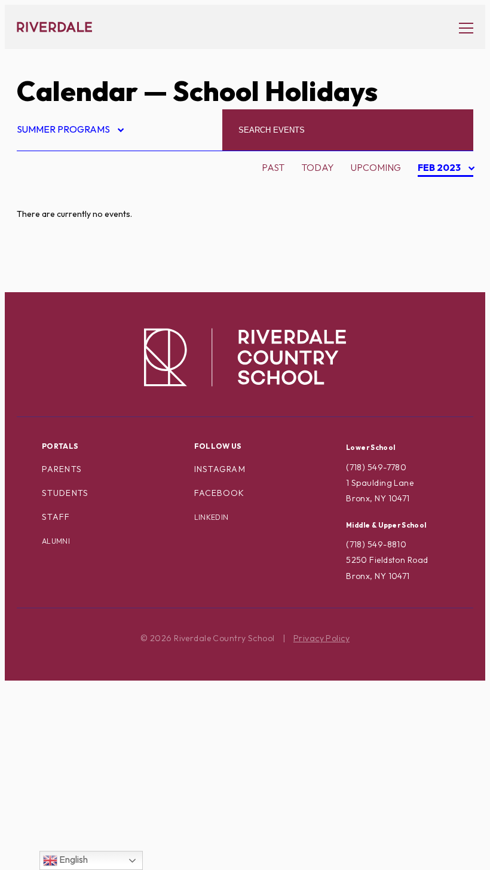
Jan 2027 (439, 286)
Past (273, 167)
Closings (49, 285)
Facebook (219, 493)
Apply (42, 247)
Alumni (44, 229)
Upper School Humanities (91, 834)
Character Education (83, 266)
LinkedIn (211, 517)
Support (48, 777)
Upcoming (376, 167)
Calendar (77, 90)
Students (65, 493)
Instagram (220, 469)
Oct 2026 (440, 229)
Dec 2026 (440, 266)
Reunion (47, 701)
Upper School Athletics (88, 814)
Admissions (54, 191)
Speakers (50, 739)
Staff (56, 516)
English (72, 859)
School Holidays (70, 720)
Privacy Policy (321, 638)
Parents (62, 469)
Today (317, 167)
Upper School (62, 795)
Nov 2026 (440, 247)
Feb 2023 (440, 169)
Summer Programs (69, 131)
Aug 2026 (440, 191)
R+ (32, 682)
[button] (460, 27)
